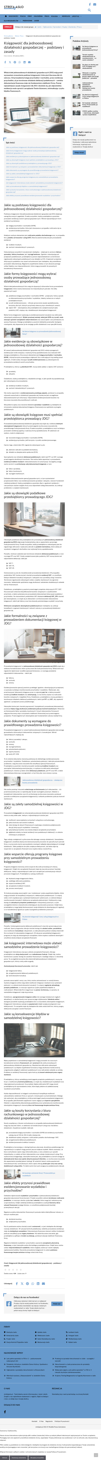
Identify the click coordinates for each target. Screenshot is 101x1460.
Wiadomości (13, 16)
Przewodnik (27, 20)
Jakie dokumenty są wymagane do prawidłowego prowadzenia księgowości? (32, 170)
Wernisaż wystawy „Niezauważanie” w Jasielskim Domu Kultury (26, 1377)
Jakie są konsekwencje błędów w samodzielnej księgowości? (26, 186)
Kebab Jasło (72, 1342)
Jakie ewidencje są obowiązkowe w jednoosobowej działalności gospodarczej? (33, 156)
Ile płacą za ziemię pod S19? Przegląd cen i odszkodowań (90, 66)
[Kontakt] (94, 4)
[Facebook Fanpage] (89, 4)
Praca (47, 16)
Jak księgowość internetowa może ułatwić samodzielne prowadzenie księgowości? (34, 183)
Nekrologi (66, 16)
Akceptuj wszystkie (37, 1458)
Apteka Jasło (41, 1332)
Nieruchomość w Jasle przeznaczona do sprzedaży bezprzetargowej (72, 1365)
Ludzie (36, 20)
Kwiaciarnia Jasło (12, 1335)
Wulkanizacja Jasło (75, 1339)
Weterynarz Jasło (43, 1335)
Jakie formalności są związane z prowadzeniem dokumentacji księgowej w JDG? (33, 167)
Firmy (30, 16)
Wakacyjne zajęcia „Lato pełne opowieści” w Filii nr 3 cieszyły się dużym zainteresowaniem (73, 1371)
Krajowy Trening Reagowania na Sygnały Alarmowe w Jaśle (75, 1375)
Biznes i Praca (19, 36)
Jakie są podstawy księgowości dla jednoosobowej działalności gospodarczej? (32, 147)
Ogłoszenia (38, 16)
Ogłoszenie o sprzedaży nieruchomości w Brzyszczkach (25, 1370)
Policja (23, 16)
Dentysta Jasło (11, 1332)
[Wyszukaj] (89, 9)
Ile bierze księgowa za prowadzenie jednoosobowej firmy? (41, 333)
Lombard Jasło (73, 1332)
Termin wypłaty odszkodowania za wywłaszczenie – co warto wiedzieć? (89, 57)
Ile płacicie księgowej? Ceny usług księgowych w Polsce (40, 918)
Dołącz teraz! (79, 152)
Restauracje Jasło (43, 1342)
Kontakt (85, 1394)
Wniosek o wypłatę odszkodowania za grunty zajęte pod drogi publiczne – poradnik (90, 75)
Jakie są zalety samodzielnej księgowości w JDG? (23, 173)
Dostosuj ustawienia (19, 1458)
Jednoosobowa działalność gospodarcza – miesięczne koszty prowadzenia (42, 781)
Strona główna (8, 36)
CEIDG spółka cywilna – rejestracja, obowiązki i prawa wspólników (90, 112)
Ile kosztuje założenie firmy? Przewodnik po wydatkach (38, 1174)
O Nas (41, 1421)
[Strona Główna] (6, 16)
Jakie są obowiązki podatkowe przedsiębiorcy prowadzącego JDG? (29, 163)
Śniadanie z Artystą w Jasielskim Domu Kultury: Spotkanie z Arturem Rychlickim (27, 1365)
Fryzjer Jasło (10, 1339)
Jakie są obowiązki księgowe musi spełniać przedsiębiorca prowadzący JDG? (32, 160)
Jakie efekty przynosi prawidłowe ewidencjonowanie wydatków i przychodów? (33, 195)
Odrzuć (4, 1458)
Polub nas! (57, 1304)
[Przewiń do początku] (96, 1455)
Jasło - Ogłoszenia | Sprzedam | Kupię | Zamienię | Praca (59, 27)
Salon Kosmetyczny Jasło (46, 1339)
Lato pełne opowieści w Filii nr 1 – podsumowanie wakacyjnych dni (24, 1360)
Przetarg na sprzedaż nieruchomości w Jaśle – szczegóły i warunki (74, 1360)
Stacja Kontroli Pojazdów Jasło (17, 1342)
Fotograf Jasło (73, 1335)
